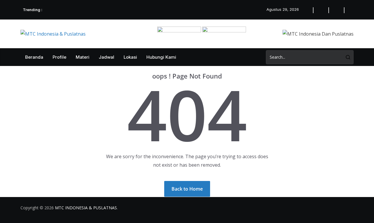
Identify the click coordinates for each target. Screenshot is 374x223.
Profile (59, 57)
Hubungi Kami (161, 57)
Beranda (34, 57)
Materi (82, 57)
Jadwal (106, 57)
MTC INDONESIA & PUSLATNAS (86, 207)
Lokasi (130, 57)
